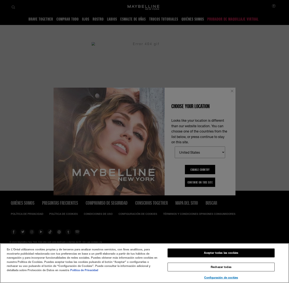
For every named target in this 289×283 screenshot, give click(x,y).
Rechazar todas (221, 267)
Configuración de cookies (221, 277)
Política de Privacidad (84, 270)
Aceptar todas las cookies (221, 252)
